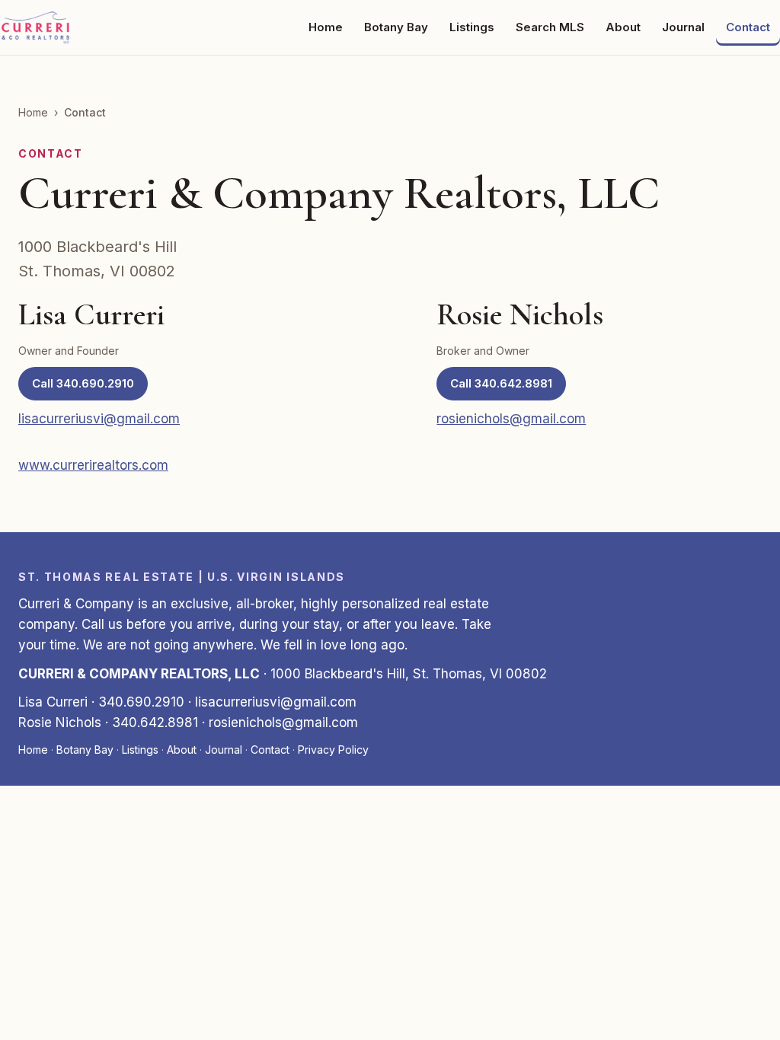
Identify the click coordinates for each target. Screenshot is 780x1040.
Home (325, 27)
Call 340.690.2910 (83, 383)
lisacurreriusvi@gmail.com (99, 418)
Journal (683, 27)
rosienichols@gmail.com (511, 418)
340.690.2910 (141, 702)
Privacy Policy (333, 749)
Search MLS (550, 27)
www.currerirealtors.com (93, 465)
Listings (471, 27)
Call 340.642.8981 (501, 383)
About (623, 27)
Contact (748, 27)
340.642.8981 (155, 722)
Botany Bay (396, 27)
